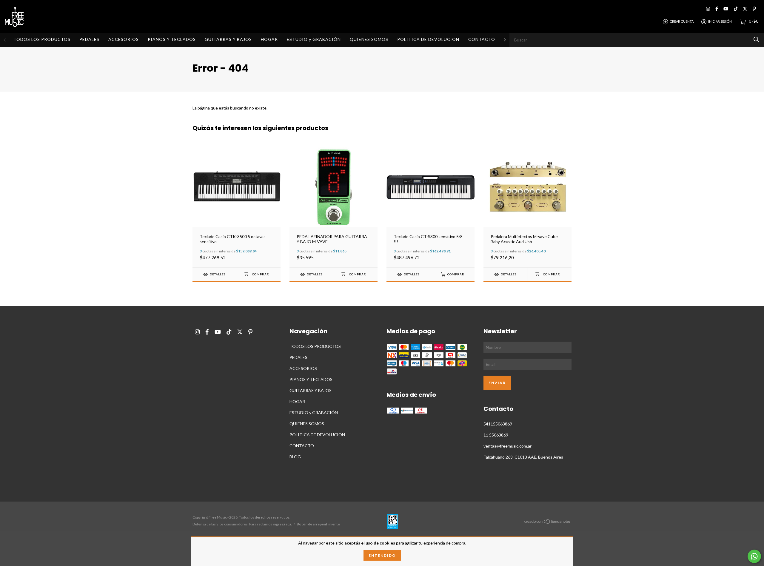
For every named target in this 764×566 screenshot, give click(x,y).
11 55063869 (495, 434)
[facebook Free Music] (716, 8)
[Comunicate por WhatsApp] (754, 556)
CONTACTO (481, 39)
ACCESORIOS (123, 39)
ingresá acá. (282, 524)
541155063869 (497, 423)
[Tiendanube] (548, 522)
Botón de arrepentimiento (318, 524)
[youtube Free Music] (726, 8)
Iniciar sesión (720, 21)
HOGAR (269, 39)
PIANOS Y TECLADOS (172, 39)
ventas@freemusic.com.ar (507, 445)
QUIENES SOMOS (369, 39)
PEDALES (89, 39)
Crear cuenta (682, 21)
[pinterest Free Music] (754, 8)
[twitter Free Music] (745, 8)
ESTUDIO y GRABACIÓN (314, 39)
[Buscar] (756, 39)
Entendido (382, 555)
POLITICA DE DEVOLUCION (428, 39)
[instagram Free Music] (708, 8)
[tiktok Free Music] (735, 8)
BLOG (295, 456)
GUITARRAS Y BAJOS (228, 39)
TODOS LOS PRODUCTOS (41, 39)
